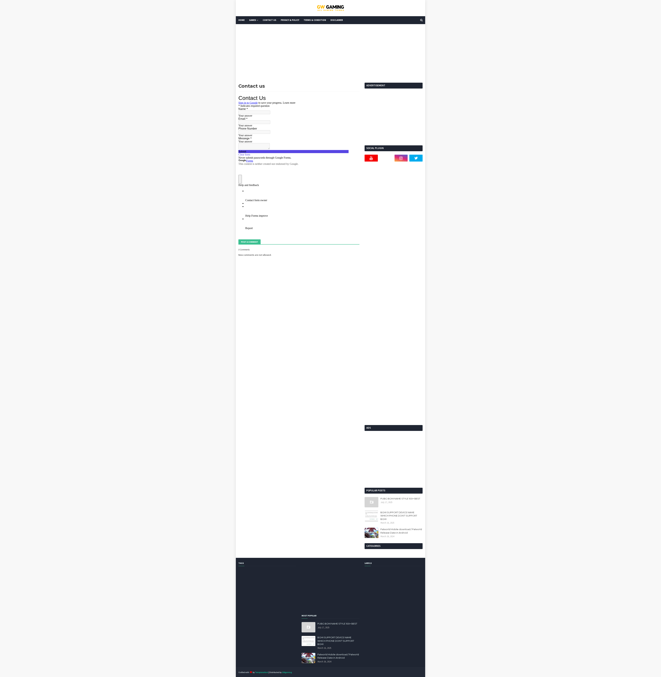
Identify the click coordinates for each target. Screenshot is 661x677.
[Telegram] (386, 158)
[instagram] (401, 158)
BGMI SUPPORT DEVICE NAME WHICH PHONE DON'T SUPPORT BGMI (398, 515)
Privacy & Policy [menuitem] (290, 20)
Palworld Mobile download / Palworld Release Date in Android (401, 531)
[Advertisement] (330, 53)
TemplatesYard (261, 672)
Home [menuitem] (241, 20)
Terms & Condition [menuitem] (315, 20)
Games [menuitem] (252, 20)
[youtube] (371, 158)
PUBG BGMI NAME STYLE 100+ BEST (400, 498)
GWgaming (287, 672)
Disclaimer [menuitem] (336, 20)
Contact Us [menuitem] (269, 20)
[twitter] (416, 158)
